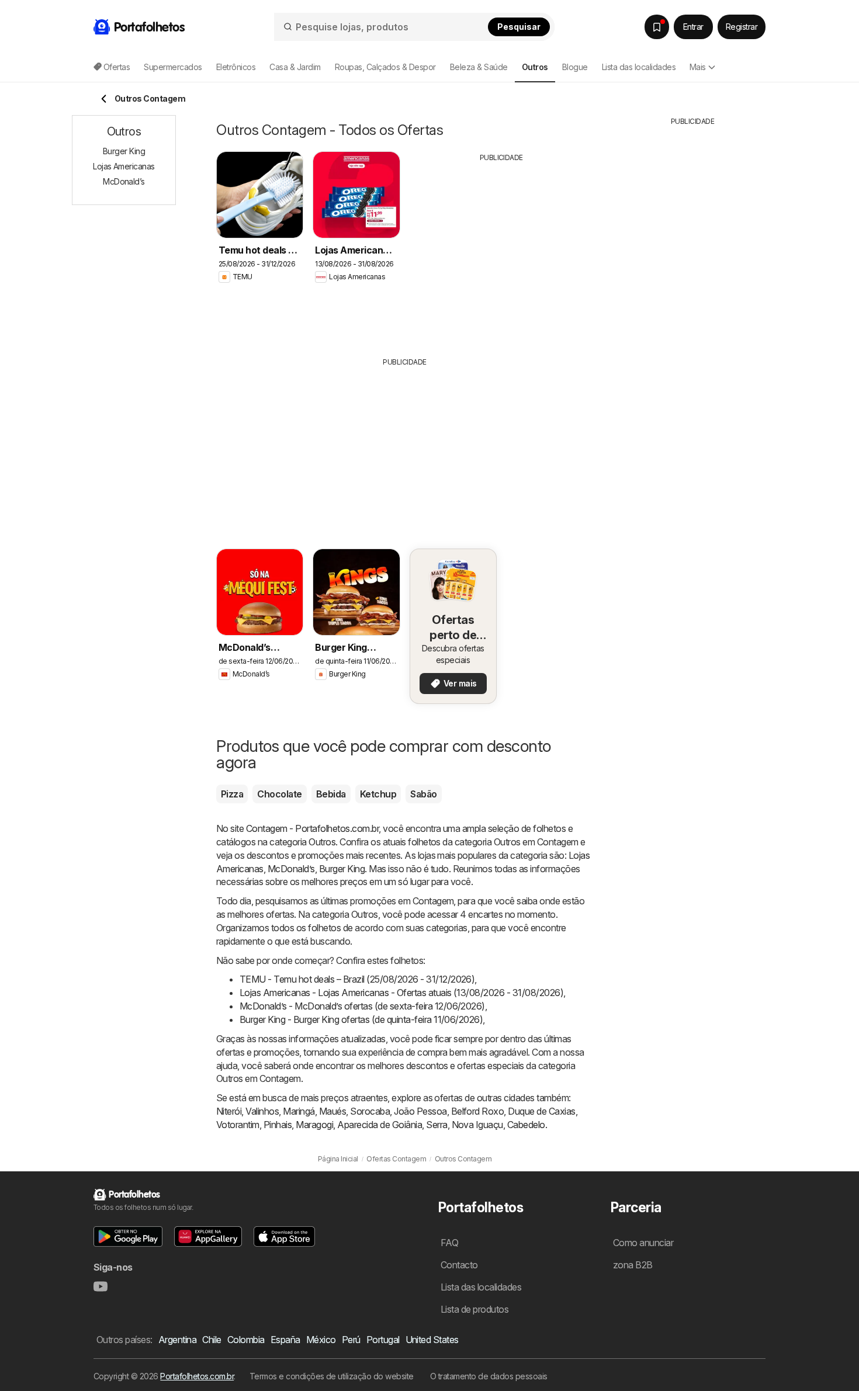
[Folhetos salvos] (657, 27)
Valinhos (262, 1111)
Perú (351, 1339)
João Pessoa (420, 1111)
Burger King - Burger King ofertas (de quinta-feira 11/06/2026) (361, 1019)
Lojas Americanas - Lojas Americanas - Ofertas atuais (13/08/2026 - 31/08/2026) (401, 992)
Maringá (298, 1111)
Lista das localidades (639, 67)
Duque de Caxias (541, 1111)
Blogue (575, 67)
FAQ (449, 1242)
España (285, 1339)
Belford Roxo (477, 1111)
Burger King (342, 869)
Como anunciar (643, 1242)
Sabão (423, 794)
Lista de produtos (474, 1309)
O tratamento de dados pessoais (489, 1376)
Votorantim (237, 1124)
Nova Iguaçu (477, 1124)
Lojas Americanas (124, 166)
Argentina (177, 1339)
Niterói (228, 1111)
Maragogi (314, 1124)
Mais (698, 67)
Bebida (331, 794)
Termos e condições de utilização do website (332, 1376)
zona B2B (633, 1265)
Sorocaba (370, 1111)
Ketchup (378, 794)
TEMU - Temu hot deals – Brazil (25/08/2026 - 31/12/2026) (357, 979)
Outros (322, 842)
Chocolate (279, 794)
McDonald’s (291, 869)
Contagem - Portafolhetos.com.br (312, 828)
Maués (332, 1111)
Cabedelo (526, 1124)
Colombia (246, 1339)
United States (432, 1339)
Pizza (232, 794)
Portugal (383, 1339)
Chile (211, 1339)
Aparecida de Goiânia (379, 1124)
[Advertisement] (501, 250)
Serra (436, 1124)
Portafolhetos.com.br (197, 1376)
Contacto (459, 1265)
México (321, 1339)
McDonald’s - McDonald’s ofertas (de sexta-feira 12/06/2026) (362, 1006)
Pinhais (278, 1124)
